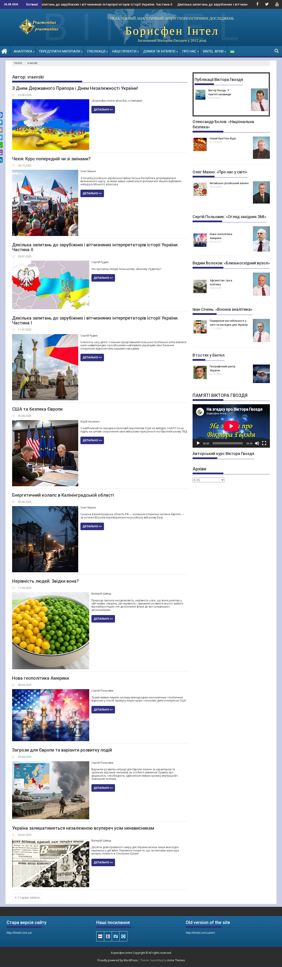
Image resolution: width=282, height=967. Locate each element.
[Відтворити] (198, 443)
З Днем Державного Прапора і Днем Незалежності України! (75, 88)
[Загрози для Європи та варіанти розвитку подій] (50, 763)
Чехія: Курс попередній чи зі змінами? (51, 158)
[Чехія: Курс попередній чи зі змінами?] (45, 172)
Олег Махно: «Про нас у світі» (220, 172)
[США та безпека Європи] (45, 422)
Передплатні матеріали (59, 51)
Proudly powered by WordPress (117, 960)
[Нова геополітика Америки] (50, 691)
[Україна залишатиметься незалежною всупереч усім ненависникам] (50, 841)
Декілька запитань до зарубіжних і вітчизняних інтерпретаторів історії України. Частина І (95, 320)
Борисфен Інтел (172, 30)
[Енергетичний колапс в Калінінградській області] (45, 508)
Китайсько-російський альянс (229, 183)
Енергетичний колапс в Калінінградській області (63, 495)
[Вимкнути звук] (257, 443)
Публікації (96, 51)
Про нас (189, 51)
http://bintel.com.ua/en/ (200, 933)
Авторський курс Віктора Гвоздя (223, 453)
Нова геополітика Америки (40, 678)
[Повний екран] (264, 443)
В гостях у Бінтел (208, 355)
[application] (231, 426)
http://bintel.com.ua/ (19, 933)
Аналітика (23, 51)
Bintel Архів (213, 51)
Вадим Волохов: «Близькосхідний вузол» (231, 263)
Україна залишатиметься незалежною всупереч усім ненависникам (83, 828)
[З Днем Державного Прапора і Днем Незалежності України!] (50, 101)
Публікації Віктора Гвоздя (219, 79)
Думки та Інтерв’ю (159, 51)
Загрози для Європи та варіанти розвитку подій (62, 750)
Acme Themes (176, 960)
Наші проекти (124, 51)
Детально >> (103, 109)
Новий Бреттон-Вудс (223, 138)
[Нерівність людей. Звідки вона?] (50, 594)
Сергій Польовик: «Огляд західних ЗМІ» (229, 216)
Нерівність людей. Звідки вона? (45, 581)
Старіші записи (29, 897)
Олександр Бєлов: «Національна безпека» (223, 124)
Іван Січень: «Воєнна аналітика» (222, 309)
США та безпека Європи (37, 409)
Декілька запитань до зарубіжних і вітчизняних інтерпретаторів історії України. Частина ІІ (77, 4)
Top (271, 956)
